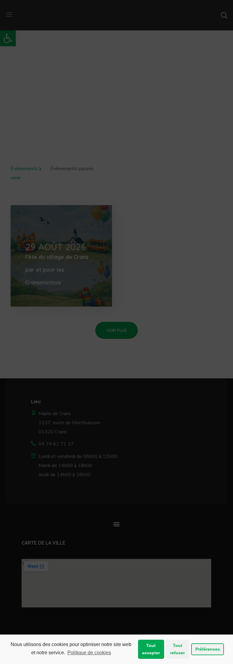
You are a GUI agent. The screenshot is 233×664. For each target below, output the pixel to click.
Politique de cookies (89, 652)
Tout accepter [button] (151, 649)
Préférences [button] (207, 649)
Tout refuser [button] (177, 649)
